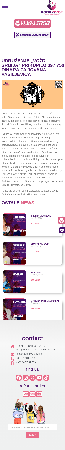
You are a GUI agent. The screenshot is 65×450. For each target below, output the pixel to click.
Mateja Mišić (37, 273)
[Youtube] (39, 378)
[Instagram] (26, 378)
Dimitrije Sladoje (40, 244)
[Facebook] (19, 378)
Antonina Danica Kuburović (45, 301)
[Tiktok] (46, 378)
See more (35, 252)
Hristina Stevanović (41, 216)
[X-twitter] (32, 378)
